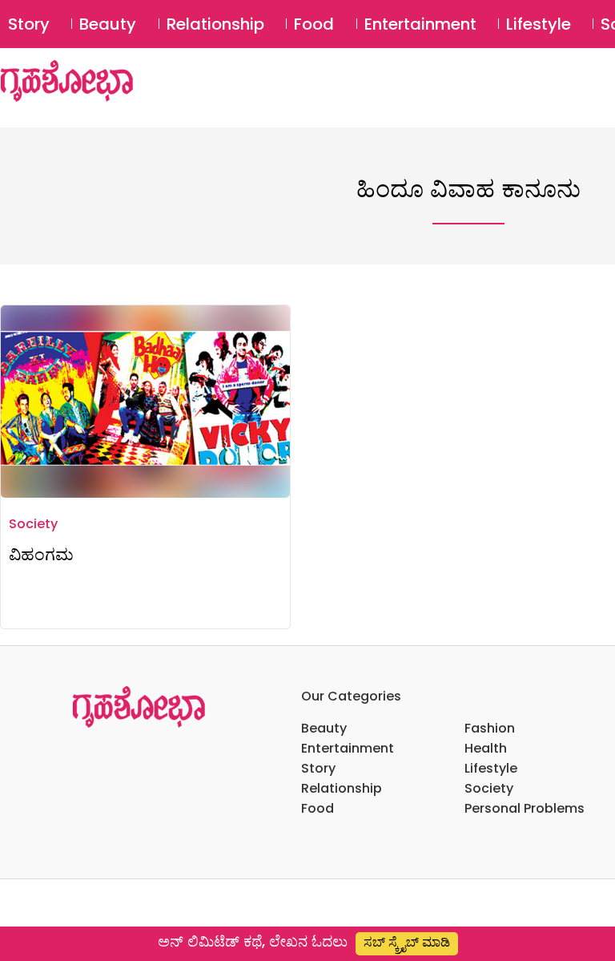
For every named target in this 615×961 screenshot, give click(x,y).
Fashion (489, 728)
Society (33, 524)
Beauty (107, 24)
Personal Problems (524, 808)
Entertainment (420, 24)
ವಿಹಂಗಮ (41, 554)
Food (314, 24)
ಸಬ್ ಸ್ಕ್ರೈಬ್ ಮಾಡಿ (407, 942)
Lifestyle (538, 24)
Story (29, 24)
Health (485, 748)
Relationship (215, 24)
